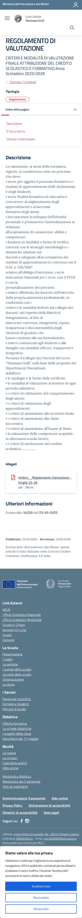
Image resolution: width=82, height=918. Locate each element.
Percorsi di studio (14, 709)
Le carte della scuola (17, 674)
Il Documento (15, 131)
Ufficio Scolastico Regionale (22, 614)
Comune (8, 639)
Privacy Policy (12, 805)
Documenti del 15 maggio (20, 738)
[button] (41, 110)
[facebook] (22, 821)
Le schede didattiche (17, 728)
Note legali (51, 812)
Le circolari (10, 757)
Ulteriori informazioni (20, 139)
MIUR (6, 609)
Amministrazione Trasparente (24, 798)
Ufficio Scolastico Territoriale (22, 619)
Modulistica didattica (17, 776)
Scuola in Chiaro (14, 624)
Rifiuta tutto (41, 909)
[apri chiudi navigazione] (7, 18)
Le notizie (9, 752)
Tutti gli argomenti (15, 786)
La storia (9, 684)
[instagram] (27, 821)
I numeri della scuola (17, 669)
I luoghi (8, 659)
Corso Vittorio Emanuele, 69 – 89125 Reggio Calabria (46, 834)
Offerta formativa (15, 723)
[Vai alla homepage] (18, 18)
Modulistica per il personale (21, 781)
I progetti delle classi (17, 733)
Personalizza (41, 897)
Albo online (10, 768)
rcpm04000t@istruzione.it (60, 838)
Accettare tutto (41, 886)
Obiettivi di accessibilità (20, 812)
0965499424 (24, 838)
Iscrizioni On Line (14, 629)
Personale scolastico (17, 698)
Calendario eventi (15, 762)
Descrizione (14, 123)
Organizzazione (13, 679)
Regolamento (17, 99)
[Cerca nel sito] (72, 28)
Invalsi (7, 634)
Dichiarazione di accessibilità (49, 805)
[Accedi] (75, 5)
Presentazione (12, 654)
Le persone (10, 664)
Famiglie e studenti (16, 703)
